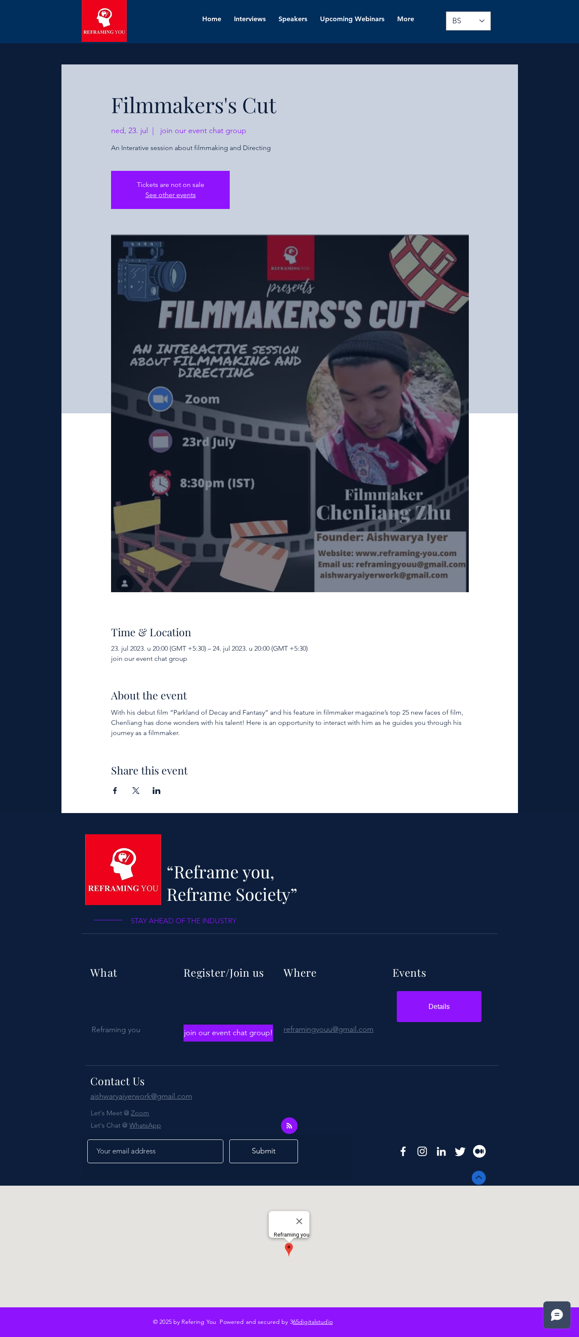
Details (439, 1006)
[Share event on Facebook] (115, 790)
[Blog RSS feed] (289, 1126)
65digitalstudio (313, 1322)
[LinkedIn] (441, 1151)
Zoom (140, 1113)
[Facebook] (403, 1151)
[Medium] (479, 1151)
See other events (170, 195)
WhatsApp (145, 1125)
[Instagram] (422, 1151)
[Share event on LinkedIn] (157, 790)
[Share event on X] (136, 790)
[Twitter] (460, 1151)
